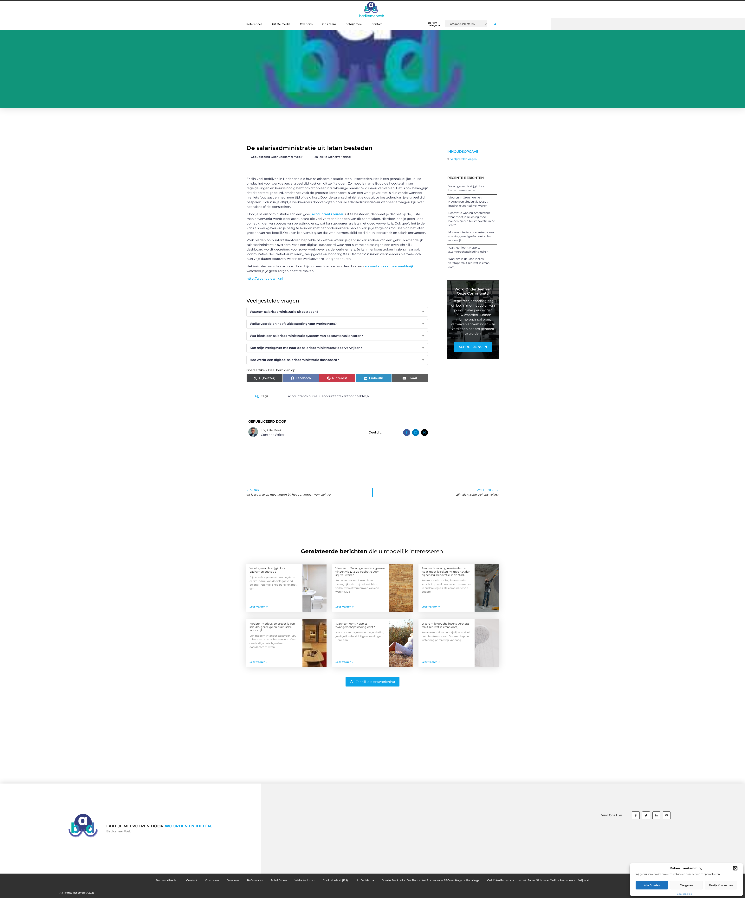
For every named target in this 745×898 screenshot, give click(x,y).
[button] (735, 868)
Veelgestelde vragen (463, 158)
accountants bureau (328, 214)
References (254, 24)
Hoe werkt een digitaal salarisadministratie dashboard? (337, 360)
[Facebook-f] (636, 815)
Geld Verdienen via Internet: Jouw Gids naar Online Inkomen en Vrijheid (538, 880)
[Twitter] (646, 815)
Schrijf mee (354, 24)
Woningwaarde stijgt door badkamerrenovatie (267, 570)
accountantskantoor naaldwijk (389, 266)
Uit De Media (281, 24)
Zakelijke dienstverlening (332, 157)
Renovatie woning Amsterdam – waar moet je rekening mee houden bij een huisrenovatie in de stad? (446, 572)
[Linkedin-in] (656, 815)
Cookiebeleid (684, 893)
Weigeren (686, 885)
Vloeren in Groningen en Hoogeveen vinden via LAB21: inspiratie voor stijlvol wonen (468, 201)
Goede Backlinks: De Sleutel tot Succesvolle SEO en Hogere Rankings (430, 880)
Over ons (306, 24)
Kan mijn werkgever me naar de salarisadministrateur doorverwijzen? (337, 348)
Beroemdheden (167, 880)
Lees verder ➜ (258, 606)
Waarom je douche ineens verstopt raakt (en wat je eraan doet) (468, 263)
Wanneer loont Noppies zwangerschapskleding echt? (355, 625)
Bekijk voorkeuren (721, 885)
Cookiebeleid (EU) (335, 880)
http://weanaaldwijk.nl (265, 278)
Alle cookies (652, 885)
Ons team (329, 24)
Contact (377, 24)
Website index (305, 880)
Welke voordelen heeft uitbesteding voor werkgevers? (337, 324)
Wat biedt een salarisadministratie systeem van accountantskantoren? (337, 336)
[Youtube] (666, 815)
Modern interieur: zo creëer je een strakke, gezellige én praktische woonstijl (471, 236)
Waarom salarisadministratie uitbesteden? (337, 312)
